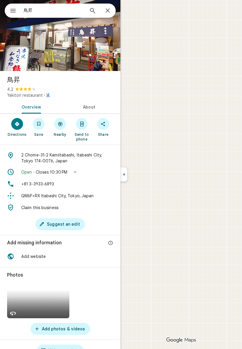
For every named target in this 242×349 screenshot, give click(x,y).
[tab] (30, 106)
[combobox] (54, 10)
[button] (60, 172)
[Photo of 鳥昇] (60, 35)
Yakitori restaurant (25, 95)
